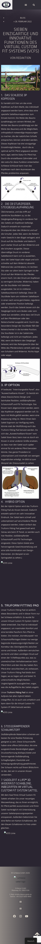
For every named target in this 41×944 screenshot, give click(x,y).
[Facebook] (14, 916)
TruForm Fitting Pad (16, 610)
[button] (26, 5)
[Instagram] (20, 916)
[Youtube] (26, 916)
